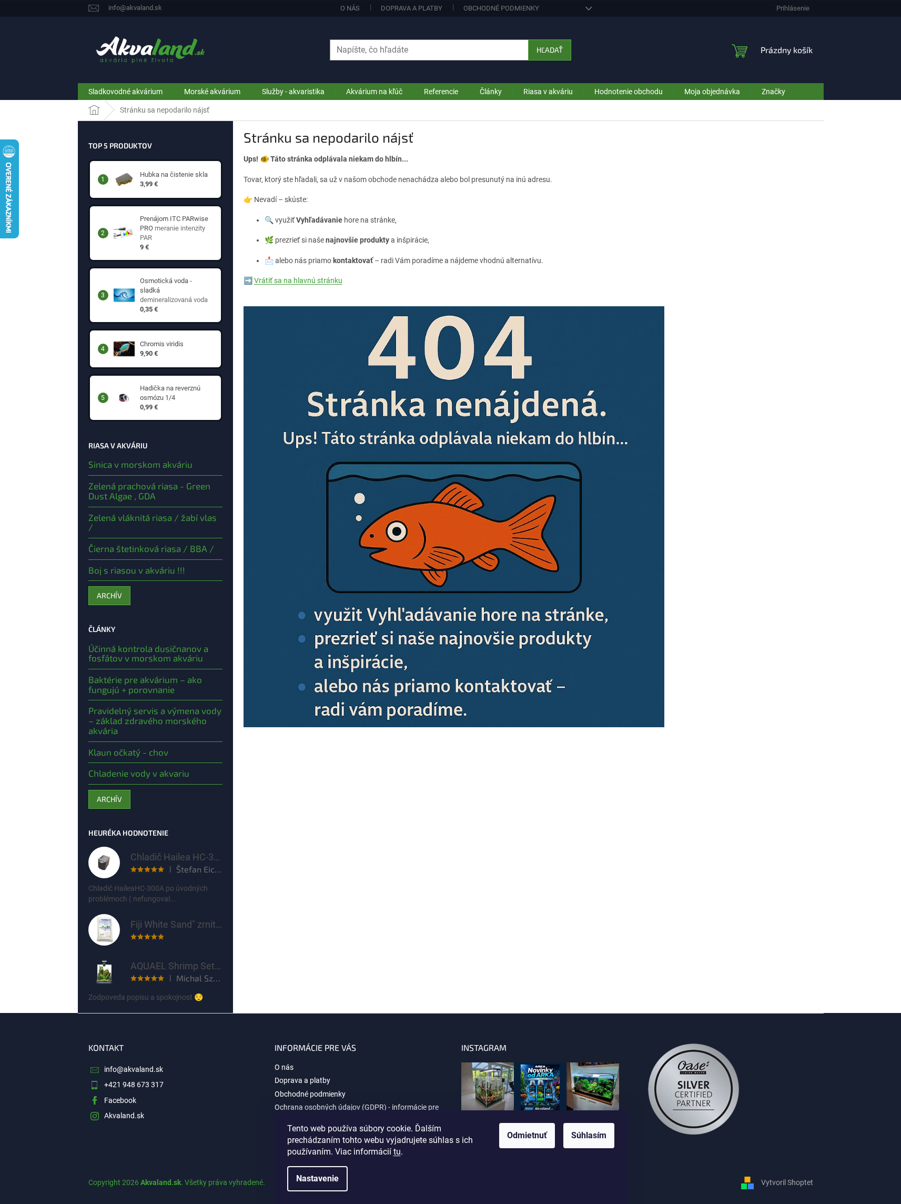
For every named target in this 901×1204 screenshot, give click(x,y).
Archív (109, 595)
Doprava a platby (411, 8)
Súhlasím (588, 1135)
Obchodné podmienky (501, 8)
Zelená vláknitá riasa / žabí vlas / (152, 522)
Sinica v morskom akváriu (140, 464)
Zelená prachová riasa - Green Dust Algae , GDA (149, 490)
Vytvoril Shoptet (787, 1182)
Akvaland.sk (124, 1115)
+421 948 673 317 (134, 1084)
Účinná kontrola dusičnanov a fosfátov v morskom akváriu (148, 653)
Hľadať (549, 49)
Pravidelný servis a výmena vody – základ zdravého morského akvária (154, 720)
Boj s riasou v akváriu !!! (136, 570)
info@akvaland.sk (133, 1069)
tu (397, 1152)
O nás (350, 8)
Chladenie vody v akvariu (138, 773)
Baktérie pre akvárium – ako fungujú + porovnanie (145, 684)
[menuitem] (125, 91)
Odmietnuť (527, 1135)
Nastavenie (317, 1178)
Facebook (120, 1100)
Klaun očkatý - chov (128, 752)
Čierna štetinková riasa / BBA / (151, 549)
